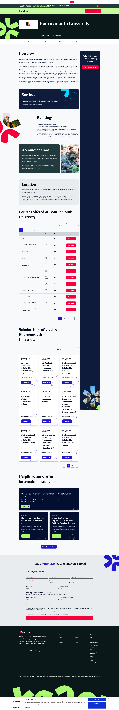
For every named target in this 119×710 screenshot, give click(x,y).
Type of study (29, 586)
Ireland (61, 642)
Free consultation (89, 67)
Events (76, 642)
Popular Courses (56, 11)
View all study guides (48, 547)
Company (74, 11)
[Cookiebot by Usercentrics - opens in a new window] (16, 708)
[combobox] (74, 577)
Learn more (26, 382)
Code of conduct (94, 645)
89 (72, 318)
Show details (27, 707)
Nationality (51, 580)
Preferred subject (64, 586)
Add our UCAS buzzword (38, 5)
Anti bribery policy (94, 642)
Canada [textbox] (51, 582)
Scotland (62, 640)
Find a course (34, 11)
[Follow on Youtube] (31, 650)
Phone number (75, 575)
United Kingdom (63, 634)
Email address (29, 580)
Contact (81, 11)
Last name (51, 575)
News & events (66, 11)
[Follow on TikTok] (41, 650)
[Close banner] (108, 698)
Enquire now (71, 238)
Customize (96, 703)
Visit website (58, 35)
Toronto (37, 6)
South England (45, 35)
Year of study (75, 580)
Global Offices (93, 640)
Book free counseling (92, 11)
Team (91, 637)
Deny (97, 706)
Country (28, 602)
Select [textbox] (73, 582)
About (91, 634)
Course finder (78, 634)
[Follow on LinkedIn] (21, 650)
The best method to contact (66, 597)
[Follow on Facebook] (26, 650)
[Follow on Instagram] (36, 650)
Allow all (97, 699)
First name (28, 575)
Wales (61, 637)
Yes (72, 1)
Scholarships (77, 640)
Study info (41, 11)
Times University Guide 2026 (49, 123)
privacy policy (89, 608)
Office (50, 602)
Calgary (41, 6)
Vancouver (47, 6)
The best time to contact (32, 597)
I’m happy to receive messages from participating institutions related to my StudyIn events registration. (49, 614)
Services (48, 11)
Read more (26, 506)
